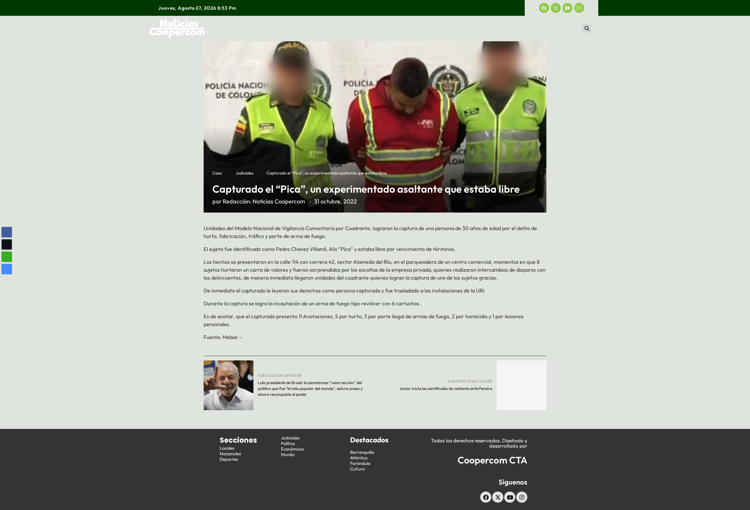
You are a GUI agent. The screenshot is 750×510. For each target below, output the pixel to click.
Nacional (293, 28)
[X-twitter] (556, 8)
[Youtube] (567, 8)
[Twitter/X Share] (6, 244)
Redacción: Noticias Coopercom (264, 201)
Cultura (357, 469)
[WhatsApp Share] (6, 256)
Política (414, 28)
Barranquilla (362, 452)
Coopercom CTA (492, 460)
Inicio (228, 28)
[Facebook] (544, 8)
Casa (217, 173)
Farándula (360, 463)
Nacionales (230, 453)
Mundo (545, 28)
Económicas (457, 28)
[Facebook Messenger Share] (6, 269)
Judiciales (374, 28)
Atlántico (358, 458)
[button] (586, 28)
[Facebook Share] (6, 232)
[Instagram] (579, 8)
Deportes (333, 28)
